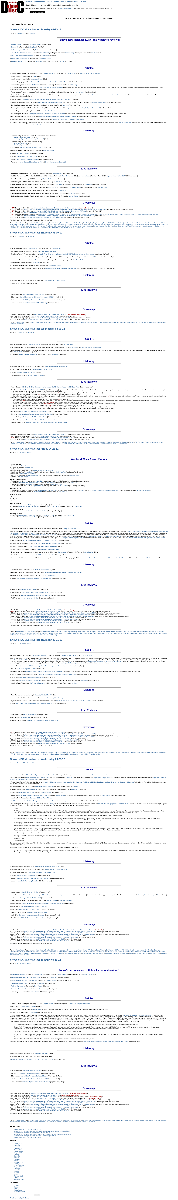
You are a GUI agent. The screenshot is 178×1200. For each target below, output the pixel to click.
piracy (84, 953)
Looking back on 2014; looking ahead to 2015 (27, 1129)
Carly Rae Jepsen (91, 631)
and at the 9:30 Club (43, 720)
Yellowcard (20, 323)
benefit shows (61, 950)
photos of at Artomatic (30, 1073)
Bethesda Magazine (66, 900)
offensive (17, 1121)
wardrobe (159, 322)
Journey (118, 752)
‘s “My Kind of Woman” (28, 159)
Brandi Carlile (63, 631)
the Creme (120, 322)
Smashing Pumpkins (75, 1121)
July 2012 (17, 1168)
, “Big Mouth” (42, 1053)
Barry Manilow (61, 223)
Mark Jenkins (51, 482)
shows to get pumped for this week (79, 1003)
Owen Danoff (59, 953)
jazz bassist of (44, 546)
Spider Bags (81, 226)
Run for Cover (154, 442)
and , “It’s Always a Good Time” (40, 540)
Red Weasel (41, 226)
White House (64, 227)
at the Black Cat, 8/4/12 (32, 390)
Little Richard (124, 1120)
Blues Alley (63, 485)
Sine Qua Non (125, 633)
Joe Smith (99, 951)
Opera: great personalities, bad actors (43, 124)
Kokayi (39, 224)
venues (49, 2)
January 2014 (18, 1148)
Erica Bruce (88, 184)
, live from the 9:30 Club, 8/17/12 (32, 147)
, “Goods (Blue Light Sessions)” (29, 139)
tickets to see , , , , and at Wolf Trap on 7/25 (56, 614)
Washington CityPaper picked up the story (44, 534)
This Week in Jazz (32, 248)
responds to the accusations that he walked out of (43, 671)
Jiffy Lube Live (63, 491)
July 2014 (17, 1145)
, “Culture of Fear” (57, 366)
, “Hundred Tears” (43, 695)
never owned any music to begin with (37, 777)
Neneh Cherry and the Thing (39, 953)
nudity (12, 1121)
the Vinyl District (52, 900)
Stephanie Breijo (78, 754)
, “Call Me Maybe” (55, 280)
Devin (108, 631)
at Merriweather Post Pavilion (35, 414)
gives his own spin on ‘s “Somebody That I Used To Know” (32, 1059)
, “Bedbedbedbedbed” (56, 869)
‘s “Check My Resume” (27, 156)
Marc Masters (56, 354)
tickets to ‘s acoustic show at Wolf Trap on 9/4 (41, 212)
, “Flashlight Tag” (20, 143)
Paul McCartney (69, 953)
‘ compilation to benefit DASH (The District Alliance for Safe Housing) (66, 254)
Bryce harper (33, 752)
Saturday (151, 895)
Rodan (147, 442)
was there (66, 105)
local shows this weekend (28, 473)
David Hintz (56, 182)
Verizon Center (87, 974)
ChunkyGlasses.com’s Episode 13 (55, 162)
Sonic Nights (88, 322)
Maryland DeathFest (152, 951)
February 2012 (18, 1176)
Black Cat (74, 482)
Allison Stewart (44, 53)
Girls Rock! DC (75, 442)
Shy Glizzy (57, 1121)
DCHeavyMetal (129, 950)
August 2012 (18, 1167)
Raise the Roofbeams (22, 226)
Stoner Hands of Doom (110, 322)
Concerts (17, 1185)
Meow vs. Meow (87, 224)
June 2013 (17, 1156)
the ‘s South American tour (45, 555)
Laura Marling (116, 1120)
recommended (39, 2)
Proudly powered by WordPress (19, 1198)
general (16, 1188)
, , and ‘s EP (33, 878)
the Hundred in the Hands (141, 953)
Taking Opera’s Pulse (125, 122)
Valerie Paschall (89, 552)
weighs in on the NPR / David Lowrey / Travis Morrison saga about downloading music (43, 666)
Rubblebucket (101, 633)
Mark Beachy (52, 187)
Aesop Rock (33, 442)
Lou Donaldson (37, 633)
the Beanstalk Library (145, 226)
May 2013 (17, 1157)
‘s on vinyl (46, 1098)
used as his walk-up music (31, 677)
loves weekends (24, 469)
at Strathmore (29, 714)
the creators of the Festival (60, 268)
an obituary (73, 347)
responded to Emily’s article (102, 777)
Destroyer (157, 950)
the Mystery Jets (155, 953)
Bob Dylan (69, 950)
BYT (109, 223)
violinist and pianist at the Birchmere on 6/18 (42, 903)
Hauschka (60, 951)
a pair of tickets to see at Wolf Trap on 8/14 (50, 314)
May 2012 (17, 1171)
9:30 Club (94, 53)
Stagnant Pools (97, 322)
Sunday (159, 895)
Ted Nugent (54, 443)
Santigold (62, 754)
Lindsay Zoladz (32, 47)
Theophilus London (94, 754)
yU (82, 227)
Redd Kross (49, 226)
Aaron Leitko (45, 55)
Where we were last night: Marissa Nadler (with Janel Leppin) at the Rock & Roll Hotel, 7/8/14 (42, 1131)
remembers (47, 251)
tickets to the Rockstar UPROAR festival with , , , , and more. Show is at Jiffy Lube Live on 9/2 (65, 209)
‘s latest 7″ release (23, 153)
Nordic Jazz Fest (61, 472)
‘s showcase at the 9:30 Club (33, 411)
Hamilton (74, 683)
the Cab (61, 443)
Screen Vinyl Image (71, 226)
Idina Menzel (65, 322)
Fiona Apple (52, 951)
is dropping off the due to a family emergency (46, 99)
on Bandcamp (18, 352)
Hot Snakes (132, 631)
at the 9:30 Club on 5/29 (34, 906)
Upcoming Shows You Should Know (89, 73)
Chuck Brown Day (141, 223)
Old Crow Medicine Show (114, 442)
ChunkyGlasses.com (44, 58)
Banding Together (45, 950)
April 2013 (17, 1159)
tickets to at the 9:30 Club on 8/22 (54, 208)
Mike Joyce (40, 983)
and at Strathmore (31, 915)
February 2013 (18, 1162)
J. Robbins (83, 442)
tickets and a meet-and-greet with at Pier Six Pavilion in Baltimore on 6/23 (62, 930)
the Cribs (156, 633)
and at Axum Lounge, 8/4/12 (36, 297)
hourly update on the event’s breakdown (50, 102)
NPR (11, 754)
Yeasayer (78, 227)
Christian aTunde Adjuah (118, 223)
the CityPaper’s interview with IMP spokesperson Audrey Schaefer (145, 537)
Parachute (125, 442)
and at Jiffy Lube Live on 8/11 (54, 622)
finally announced (32, 475)
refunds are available (98, 102)
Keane (138, 752)
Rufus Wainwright (59, 226)
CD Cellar (85, 1120)
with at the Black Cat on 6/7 (35, 592)
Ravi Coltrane (34, 1121)
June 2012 (17, 1170)
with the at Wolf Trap (35, 303)
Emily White (44, 951)
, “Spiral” (19, 145)
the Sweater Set (151, 322)
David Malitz (39, 61)
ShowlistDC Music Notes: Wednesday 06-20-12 (37, 759)
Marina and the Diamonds (65, 224)
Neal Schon (162, 752)
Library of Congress (124, 951)
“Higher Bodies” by (27, 881)
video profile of (28, 1006)
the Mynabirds (21, 635)
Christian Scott (131, 223)
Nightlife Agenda (48, 73)
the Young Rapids (43, 227)
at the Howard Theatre (29, 909)
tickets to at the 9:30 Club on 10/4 (45, 1095)
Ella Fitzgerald (35, 951)
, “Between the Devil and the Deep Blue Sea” (34, 578)
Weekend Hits (57, 248)
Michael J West (73, 196)
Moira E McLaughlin (54, 506)
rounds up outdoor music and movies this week (98, 775)
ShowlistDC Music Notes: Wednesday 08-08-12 (37, 328)
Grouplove (126, 631)
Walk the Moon (44, 635)
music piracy (18, 953)
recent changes (24, 476)
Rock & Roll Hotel (56, 484)
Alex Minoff (52, 223)
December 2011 (18, 1179)
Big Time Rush (77, 223)
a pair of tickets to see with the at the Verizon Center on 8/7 (51, 619)
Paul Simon (77, 953)
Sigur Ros (65, 1121)
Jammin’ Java (78, 506)
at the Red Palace (37, 912)
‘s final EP (26, 372)
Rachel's (131, 442)
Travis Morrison (14, 954)
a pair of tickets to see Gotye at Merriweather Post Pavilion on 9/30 (44, 319)
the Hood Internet (129, 322)
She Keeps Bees (21, 443)
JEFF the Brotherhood (88, 951)
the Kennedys (33, 227)
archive (57, 2)
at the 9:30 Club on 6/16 (30, 898)
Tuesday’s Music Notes (21, 534)
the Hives (13, 635)
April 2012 (17, 1173)
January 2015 (18, 1143)
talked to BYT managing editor (113, 804)
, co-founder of (50, 82)
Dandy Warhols (100, 950)
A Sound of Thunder (35, 223)
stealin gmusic (124, 953)
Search (12, 1195)
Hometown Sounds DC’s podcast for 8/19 (30, 162)
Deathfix (161, 223)
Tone (114, 443)
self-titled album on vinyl (47, 1097)
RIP (136, 442)
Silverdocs (117, 633)
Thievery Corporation (106, 443)
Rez (104, 953)
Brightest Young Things (100, 223)
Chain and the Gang (47, 752)
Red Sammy (33, 226)
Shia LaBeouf (50, 1121)
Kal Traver (133, 752)
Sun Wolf (110, 226)
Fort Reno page (74, 475)
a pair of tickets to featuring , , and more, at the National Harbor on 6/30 (59, 613)
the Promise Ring (140, 322)
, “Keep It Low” (47, 866)
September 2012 (19, 1165)
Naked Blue (101, 224)
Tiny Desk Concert (48, 150)
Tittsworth (164, 953)
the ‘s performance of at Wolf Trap (39, 300)
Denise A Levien (76, 187)
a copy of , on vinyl (47, 611)
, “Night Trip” (24, 137)
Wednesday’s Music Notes (95, 536)
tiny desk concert (54, 227)
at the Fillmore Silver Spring (35, 417)
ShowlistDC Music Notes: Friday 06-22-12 (34, 448)
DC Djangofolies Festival (76, 752)
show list (28, 2)
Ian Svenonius (110, 752)
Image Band (141, 631)
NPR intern (51, 953)
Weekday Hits (72, 73)
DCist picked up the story (113, 536)
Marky (131, 1120)
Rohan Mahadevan (67, 176)
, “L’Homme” (43, 570)
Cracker (93, 950)
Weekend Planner (30, 631)
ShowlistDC (31, 33)
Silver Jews (109, 633)
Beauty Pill (41, 442)
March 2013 (17, 1160)
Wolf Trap (74, 85)
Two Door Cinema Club (32, 635)
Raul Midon (98, 953)
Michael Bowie (58, 633)
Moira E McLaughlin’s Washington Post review (105, 490)
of (47, 490)
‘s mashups (38, 260)
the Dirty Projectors (22, 227)
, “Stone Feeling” (54, 698)
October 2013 (18, 1150)
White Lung (53, 635)
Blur (91, 223)
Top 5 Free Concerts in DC (68, 655)
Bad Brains (54, 631)
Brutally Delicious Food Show (71, 528)
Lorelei (55, 224)
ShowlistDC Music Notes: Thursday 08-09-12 (36, 232)
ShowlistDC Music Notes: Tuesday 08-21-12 (35, 29)
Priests (147, 224)
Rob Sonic (141, 442)
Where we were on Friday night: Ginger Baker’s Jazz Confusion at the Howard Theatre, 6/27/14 (42, 1134)
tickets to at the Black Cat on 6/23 (46, 610)
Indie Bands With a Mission (22, 224)
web (62, 505)
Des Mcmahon (149, 950)
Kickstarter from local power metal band (57, 116)
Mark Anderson (61, 552)
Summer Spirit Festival (43, 443)
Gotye (90, 1120)
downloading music (99, 752)
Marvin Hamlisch (75, 322)
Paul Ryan (134, 224)
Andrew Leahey (39, 50)
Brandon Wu (59, 1120)
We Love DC (62, 190)
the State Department (92, 443)
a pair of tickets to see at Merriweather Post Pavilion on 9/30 (44, 217)
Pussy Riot (153, 224)
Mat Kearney (77, 224)
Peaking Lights (25, 1121)
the (28, 669)
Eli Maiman (27, 951)
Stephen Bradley (47, 179)
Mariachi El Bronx (47, 633)
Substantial (89, 226)
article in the (51, 111)
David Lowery (110, 950)
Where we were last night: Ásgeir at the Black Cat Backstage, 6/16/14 (35, 1135)
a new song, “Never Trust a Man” (42, 872)
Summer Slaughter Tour (100, 226)
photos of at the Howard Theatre (33, 1076)
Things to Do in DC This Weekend (43, 470)
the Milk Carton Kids (79, 443)
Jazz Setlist (29, 472)
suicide (150, 633)
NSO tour (20, 754)
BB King (53, 950)
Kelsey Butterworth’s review (97, 558)
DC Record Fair (88, 752)
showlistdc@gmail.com (66, 8)
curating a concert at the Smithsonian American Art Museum (47, 113)
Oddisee (69, 633)
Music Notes (20, 223)
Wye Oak (71, 227)
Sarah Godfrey (57, 173)
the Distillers (163, 633)
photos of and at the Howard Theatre (42, 420)
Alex (47, 223)
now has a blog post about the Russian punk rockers (68, 119)
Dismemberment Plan (16, 951)
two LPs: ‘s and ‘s (60, 211)
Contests (17, 1187)
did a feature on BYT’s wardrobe (93, 257)
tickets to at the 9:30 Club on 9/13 (50, 1093)
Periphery (141, 224)
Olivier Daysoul (77, 633)
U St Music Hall (78, 260)
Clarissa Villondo (153, 223)
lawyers (115, 951)
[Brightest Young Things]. (41, 798)
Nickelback (117, 224)
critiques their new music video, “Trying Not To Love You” (83, 108)
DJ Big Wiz (66, 442)
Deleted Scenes (139, 950)
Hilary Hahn (77, 951)
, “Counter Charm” (41, 369)
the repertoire (84, 680)
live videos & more (79, 2)
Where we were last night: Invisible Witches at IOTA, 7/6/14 (32, 1132)
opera (123, 224)
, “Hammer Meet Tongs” (26, 875)
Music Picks (25, 466)
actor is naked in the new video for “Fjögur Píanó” (106, 1041)
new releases (109, 224)
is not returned (80, 92)
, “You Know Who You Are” (63, 572)
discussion (69, 777)
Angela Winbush (45, 631)
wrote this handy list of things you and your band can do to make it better (105, 95)
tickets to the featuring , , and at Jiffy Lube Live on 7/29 (61, 616)
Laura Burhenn (19, 633)
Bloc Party (86, 223)
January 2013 (18, 1164)
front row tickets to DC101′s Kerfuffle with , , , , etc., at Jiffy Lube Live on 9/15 (59, 215)
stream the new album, (73, 701)
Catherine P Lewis (49, 515)
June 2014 (17, 1147)
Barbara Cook (34, 1120)
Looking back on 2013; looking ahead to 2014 (27, 1137)
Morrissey (155, 752)
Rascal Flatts (92, 633)
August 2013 (18, 1153)
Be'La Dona (69, 223)
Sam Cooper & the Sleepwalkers (49, 754)
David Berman (101, 631)
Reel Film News (102, 187)
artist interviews (34, 950)
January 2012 (18, 1177)
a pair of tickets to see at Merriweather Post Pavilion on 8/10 (44, 620)
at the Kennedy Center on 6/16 (34, 1079)
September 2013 (19, 1151)
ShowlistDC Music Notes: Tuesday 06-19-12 (35, 959)
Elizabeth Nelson (35, 44)
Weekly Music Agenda (33, 775)
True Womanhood (122, 443)
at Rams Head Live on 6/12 (36, 595)
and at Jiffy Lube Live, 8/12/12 (53, 318)
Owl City (128, 224)
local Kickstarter (47, 224)
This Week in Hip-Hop (33, 344)
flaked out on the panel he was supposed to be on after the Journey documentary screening (49, 801)
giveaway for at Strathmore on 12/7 (138, 1015)
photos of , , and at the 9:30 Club (46, 422)
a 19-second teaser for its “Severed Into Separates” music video (56, 674)
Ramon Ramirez (35, 992)
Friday (146, 895)
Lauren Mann (28, 633)
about (63, 2)
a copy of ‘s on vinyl (45, 316)
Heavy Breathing (68, 951)
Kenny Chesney (106, 1120)
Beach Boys (42, 1120)
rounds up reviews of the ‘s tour (31, 680)
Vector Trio (85, 1121)
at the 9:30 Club (33, 294)
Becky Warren (51, 1120)
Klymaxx (34, 224)
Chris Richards (38, 974)
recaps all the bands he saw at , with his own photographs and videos (45, 895)
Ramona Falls (90, 953)
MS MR (94, 224)
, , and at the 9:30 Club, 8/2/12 (50, 387)
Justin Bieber (125, 752)
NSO (82, 322)
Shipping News (31, 443)
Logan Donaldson (146, 752)
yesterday (51, 804)
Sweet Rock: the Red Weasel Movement (126, 226)
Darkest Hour (64, 752)
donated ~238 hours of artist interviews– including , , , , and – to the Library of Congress (88, 782)
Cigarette (56, 752)
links (69, 2)
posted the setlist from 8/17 (116, 176)
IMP (146, 631)
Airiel (43, 223)
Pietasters (27, 754)
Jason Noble (91, 442)
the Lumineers (68, 443)
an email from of (47, 543)
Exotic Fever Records (54, 322)
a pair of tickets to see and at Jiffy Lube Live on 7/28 (46, 617)
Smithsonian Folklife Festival (138, 633)
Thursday (140, 895)
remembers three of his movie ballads (91, 347)
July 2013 (17, 1154)
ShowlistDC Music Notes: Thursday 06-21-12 (36, 639)
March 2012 (17, 1174)
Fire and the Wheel (116, 631)
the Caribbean (157, 226)
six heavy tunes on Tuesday (36, 375)
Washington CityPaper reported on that (72, 537)
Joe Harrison (152, 631)
